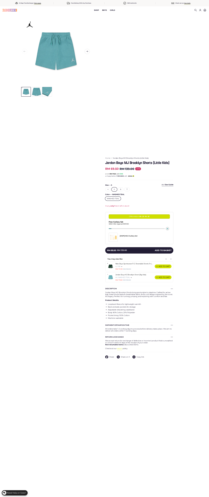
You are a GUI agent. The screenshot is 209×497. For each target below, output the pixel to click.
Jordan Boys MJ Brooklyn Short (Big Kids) (130, 275)
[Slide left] (24, 51)
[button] (195, 10)
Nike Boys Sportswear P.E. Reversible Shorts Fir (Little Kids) (134, 264)
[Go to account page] (200, 10)
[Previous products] (166, 259)
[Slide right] (87, 51)
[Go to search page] (195, 10)
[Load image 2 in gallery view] (36, 92)
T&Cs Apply (37, 3)
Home (107, 158)
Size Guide (187, 3)
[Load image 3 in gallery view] (47, 92)
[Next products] (171, 259)
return (119, 348)
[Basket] (204, 10)
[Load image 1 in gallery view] (26, 92)
